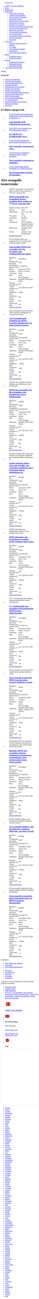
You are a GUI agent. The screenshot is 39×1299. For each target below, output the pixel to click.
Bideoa (7, 54)
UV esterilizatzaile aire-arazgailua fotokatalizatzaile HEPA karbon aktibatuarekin (21, 609)
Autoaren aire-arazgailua (17, 15)
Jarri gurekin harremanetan (13, 68)
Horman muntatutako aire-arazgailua (21, 26)
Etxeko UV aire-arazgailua (14, 992)
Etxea (7, 8)
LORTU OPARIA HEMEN (14, 6)
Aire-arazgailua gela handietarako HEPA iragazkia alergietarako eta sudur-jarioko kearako (20, 321)
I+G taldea (12, 47)
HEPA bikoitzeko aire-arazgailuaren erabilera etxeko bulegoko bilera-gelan (21, 539)
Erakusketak (13, 51)
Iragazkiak (12, 40)
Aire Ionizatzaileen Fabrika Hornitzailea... (20, 174)
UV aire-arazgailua (15, 34)
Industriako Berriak (15, 66)
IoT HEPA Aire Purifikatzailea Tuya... (18, 135)
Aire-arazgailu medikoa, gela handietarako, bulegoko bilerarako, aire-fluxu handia (21, 829)
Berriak (7, 60)
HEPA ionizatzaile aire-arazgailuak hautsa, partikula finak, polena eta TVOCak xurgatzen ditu (20, 200)
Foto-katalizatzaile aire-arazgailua (20, 36)
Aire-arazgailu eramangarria (18, 28)
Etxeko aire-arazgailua (16, 13)
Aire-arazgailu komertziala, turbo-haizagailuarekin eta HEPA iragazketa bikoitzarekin (21, 899)
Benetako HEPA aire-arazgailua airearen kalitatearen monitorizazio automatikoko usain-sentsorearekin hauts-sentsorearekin (20, 756)
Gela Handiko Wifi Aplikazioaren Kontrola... (20, 123)
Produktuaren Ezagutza (16, 62)
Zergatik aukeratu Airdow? (18, 43)
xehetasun (18, 236)
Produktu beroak (10, 987)
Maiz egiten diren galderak (18, 53)
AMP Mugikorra (10, 991)
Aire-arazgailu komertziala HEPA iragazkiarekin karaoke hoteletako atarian (20, 680)
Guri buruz (8, 41)
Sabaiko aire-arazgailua (16, 25)
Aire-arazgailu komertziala (18, 17)
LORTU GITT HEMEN (13, 1010)
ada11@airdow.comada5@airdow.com (11, 1034)
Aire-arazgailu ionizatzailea (18, 32)
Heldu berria (9, 10)
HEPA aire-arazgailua (16, 30)
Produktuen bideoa (15, 56)
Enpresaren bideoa (15, 58)
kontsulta (12, 236)
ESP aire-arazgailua (15, 38)
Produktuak (9, 12)
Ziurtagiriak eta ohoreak (17, 49)
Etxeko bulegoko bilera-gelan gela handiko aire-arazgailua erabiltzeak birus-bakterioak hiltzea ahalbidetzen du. (21, 467)
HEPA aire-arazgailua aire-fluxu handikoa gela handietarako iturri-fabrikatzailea (20, 393)
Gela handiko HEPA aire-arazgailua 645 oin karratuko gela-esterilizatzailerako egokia (20, 250)
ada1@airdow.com (11, 1030)
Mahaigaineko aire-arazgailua (18, 21)
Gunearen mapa (10, 989)
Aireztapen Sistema (15, 19)
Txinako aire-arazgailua (21, 996)
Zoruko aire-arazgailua (16, 23)
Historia (11, 45)
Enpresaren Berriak (15, 64)
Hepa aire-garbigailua (21, 994)
